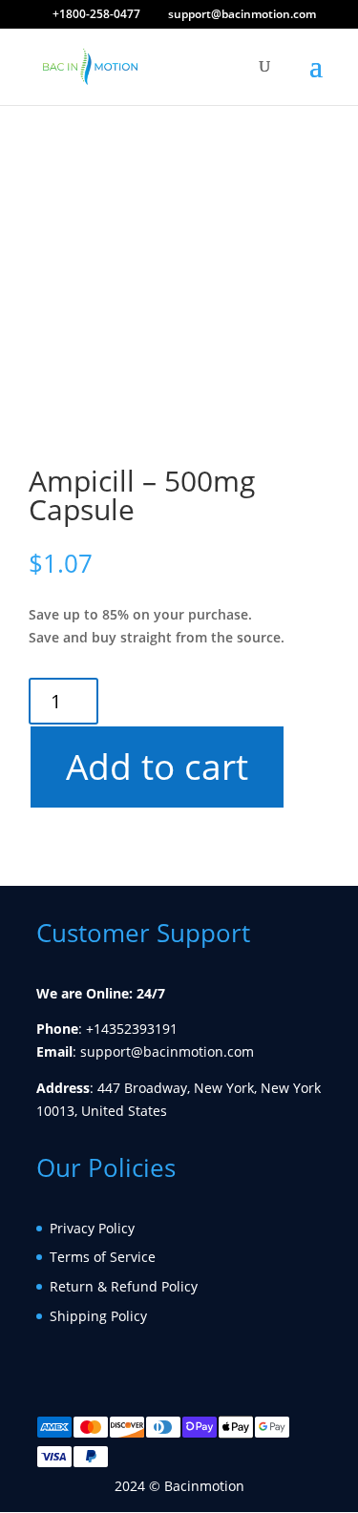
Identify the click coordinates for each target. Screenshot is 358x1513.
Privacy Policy (92, 1228)
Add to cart (156, 766)
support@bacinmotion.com (167, 1051)
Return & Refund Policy (124, 1286)
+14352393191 (132, 1028)
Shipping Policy (98, 1316)
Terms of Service (103, 1257)
